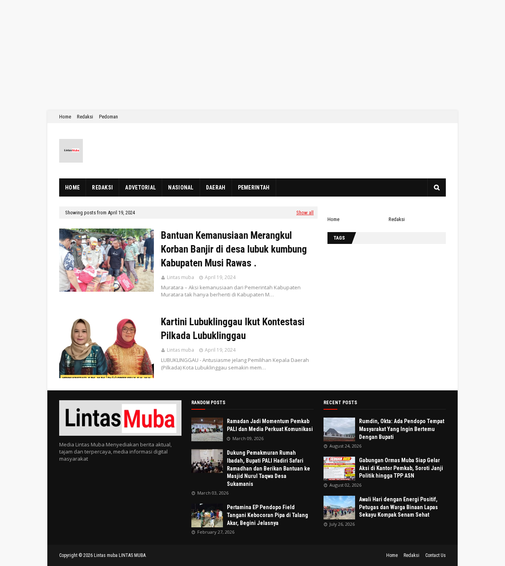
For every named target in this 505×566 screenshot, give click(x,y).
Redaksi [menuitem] (102, 187)
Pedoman (108, 117)
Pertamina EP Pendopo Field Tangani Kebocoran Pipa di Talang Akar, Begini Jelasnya (267, 515)
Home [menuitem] (72, 187)
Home (65, 117)
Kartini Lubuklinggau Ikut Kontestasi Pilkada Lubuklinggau (233, 328)
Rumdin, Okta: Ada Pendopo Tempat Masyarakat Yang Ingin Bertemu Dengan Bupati (401, 429)
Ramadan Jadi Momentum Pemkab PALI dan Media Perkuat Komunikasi (270, 425)
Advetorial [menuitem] (140, 187)
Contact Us (435, 555)
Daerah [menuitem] (216, 187)
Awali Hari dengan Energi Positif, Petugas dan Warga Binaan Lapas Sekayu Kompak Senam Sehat (398, 507)
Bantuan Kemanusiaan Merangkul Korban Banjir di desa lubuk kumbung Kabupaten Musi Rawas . (234, 249)
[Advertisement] (236, 55)
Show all (305, 213)
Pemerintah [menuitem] (254, 187)
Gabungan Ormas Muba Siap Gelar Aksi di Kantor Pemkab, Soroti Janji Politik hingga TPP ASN (401, 468)
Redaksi (85, 117)
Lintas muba (180, 277)
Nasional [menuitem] (180, 187)
